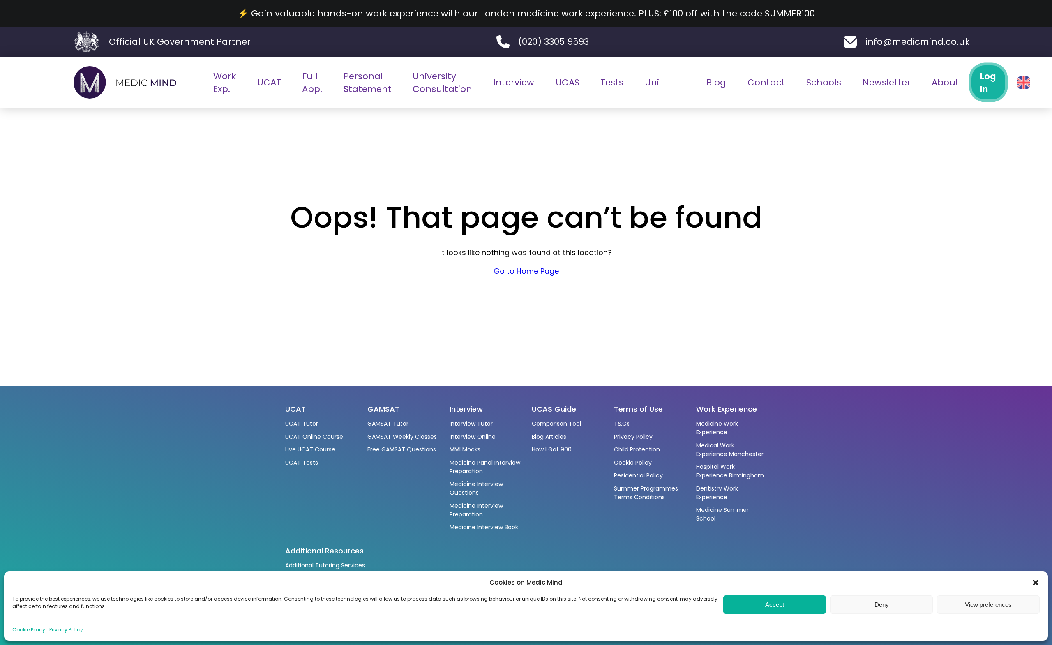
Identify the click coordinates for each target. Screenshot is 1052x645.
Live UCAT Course (310, 449)
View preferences (988, 604)
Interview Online (473, 437)
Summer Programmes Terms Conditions (646, 492)
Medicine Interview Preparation (476, 510)
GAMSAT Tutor (387, 423)
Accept (774, 604)
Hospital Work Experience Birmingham (730, 471)
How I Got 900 (552, 449)
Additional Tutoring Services (325, 565)
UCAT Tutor (301, 423)
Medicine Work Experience (717, 427)
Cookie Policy (28, 629)
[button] (1035, 582)
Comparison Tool (556, 423)
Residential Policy (638, 475)
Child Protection (637, 449)
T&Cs (622, 423)
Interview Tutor (471, 423)
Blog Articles (549, 437)
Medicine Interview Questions (476, 488)
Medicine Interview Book (484, 527)
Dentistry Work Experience (717, 492)
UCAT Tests (301, 462)
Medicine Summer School (722, 514)
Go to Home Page (526, 271)
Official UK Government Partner (180, 42)
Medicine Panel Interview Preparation (485, 466)
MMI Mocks (465, 449)
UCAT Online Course (314, 437)
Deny (881, 604)
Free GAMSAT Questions (401, 449)
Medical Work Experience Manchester (730, 449)
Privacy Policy (66, 629)
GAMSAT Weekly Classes (402, 437)
